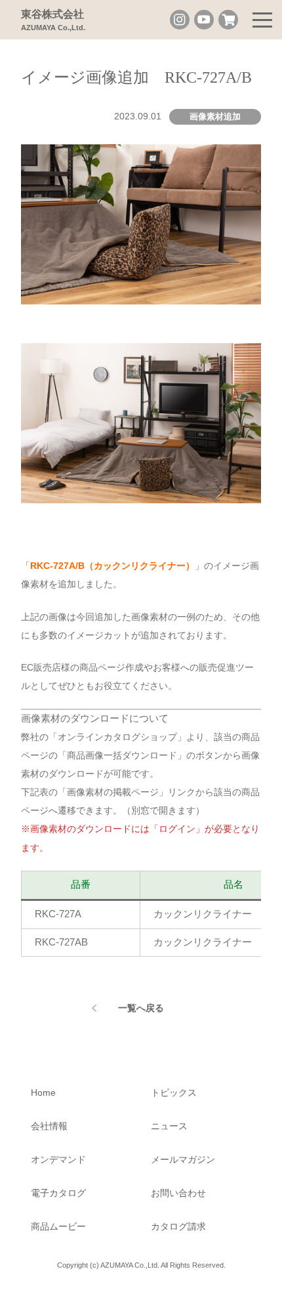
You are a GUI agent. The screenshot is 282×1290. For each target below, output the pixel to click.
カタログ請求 (178, 1226)
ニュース (169, 1126)
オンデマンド (58, 1159)
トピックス (174, 1092)
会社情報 (49, 1126)
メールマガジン (183, 1159)
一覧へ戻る (141, 1008)
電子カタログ (58, 1193)
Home (43, 1092)
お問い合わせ (178, 1193)
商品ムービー (58, 1226)
